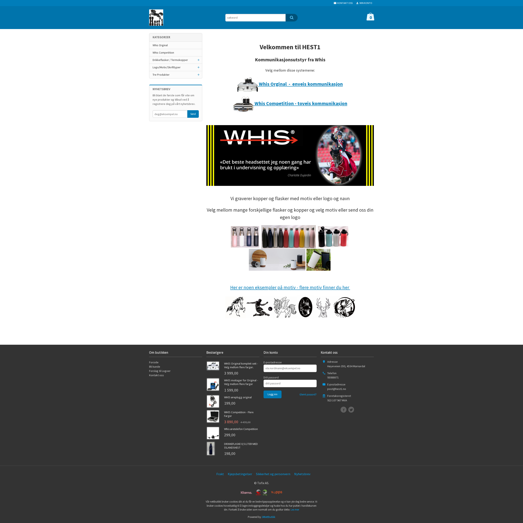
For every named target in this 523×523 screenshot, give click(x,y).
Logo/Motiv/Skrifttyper (167, 67)
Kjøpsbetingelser (240, 474)
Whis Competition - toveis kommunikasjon (300, 103)
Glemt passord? (308, 394)
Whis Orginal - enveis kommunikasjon (300, 84)
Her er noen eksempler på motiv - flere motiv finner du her (290, 287)
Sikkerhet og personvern (273, 474)
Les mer (295, 509)
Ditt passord (271, 377)
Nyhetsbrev (302, 474)
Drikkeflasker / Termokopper (170, 60)
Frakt (220, 474)
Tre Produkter (161, 74)
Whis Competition (163, 52)
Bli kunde (154, 366)
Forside (154, 362)
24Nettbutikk (268, 517)
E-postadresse (273, 362)
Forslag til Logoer (160, 371)
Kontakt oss (156, 375)
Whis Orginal (160, 45)
